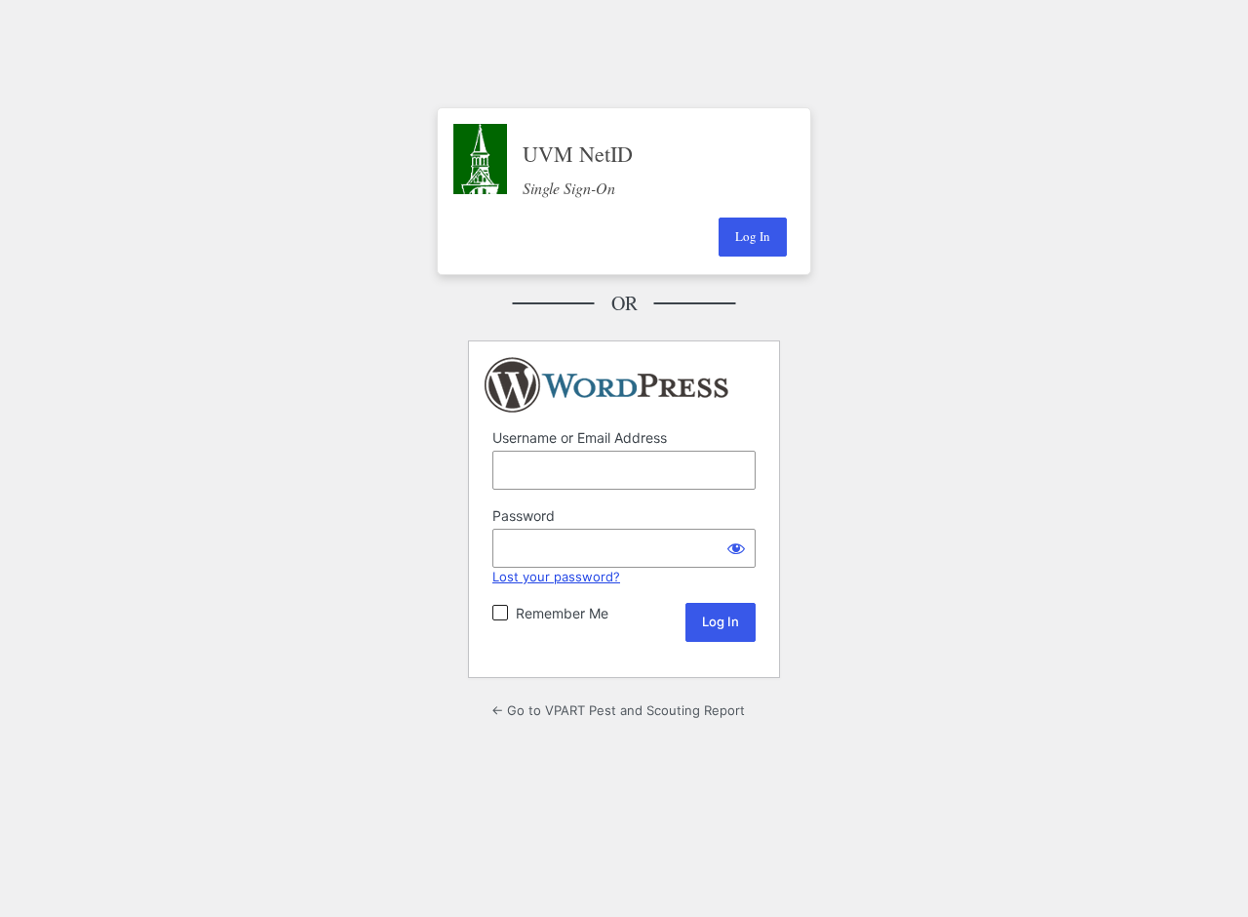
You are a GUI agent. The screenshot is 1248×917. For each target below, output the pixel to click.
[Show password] (736, 548)
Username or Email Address (579, 437)
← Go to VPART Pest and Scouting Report (618, 710)
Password (523, 515)
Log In (752, 236)
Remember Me (562, 613)
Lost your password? (556, 576)
